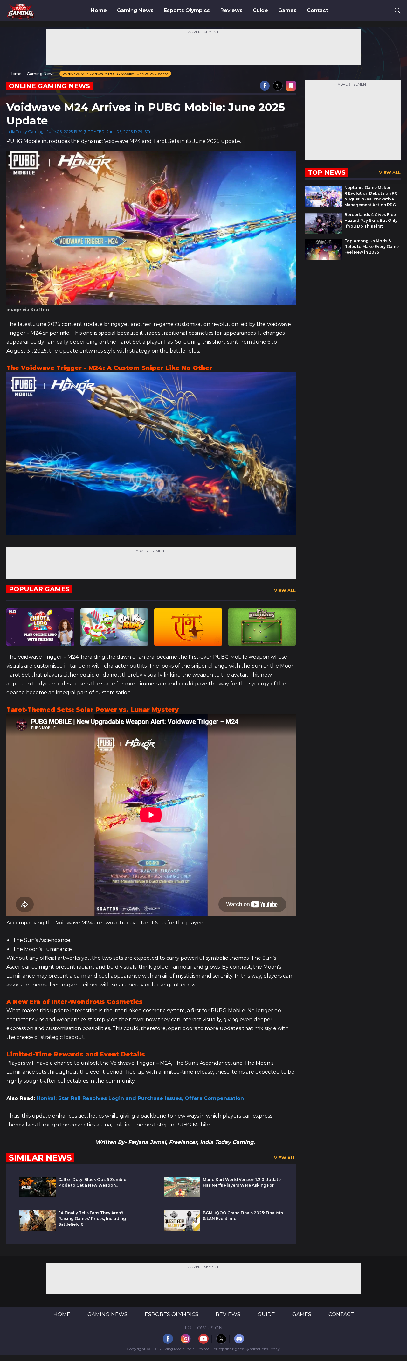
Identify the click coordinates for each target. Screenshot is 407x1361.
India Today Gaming (25, 131)
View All (285, 590)
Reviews (231, 10)
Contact (317, 10)
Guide (260, 10)
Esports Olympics (187, 10)
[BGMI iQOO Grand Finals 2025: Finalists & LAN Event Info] (182, 1229)
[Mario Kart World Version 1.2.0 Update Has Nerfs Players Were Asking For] (182, 1196)
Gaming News (135, 10)
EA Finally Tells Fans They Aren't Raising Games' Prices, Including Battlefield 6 (92, 1218)
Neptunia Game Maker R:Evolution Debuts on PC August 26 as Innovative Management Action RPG (370, 196)
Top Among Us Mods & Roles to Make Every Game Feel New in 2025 (371, 246)
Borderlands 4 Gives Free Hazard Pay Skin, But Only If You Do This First (370, 220)
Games (287, 10)
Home (99, 10)
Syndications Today (262, 1348)
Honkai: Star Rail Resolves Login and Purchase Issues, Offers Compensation (140, 1098)
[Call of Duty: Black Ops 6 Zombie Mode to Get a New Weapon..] (37, 1196)
